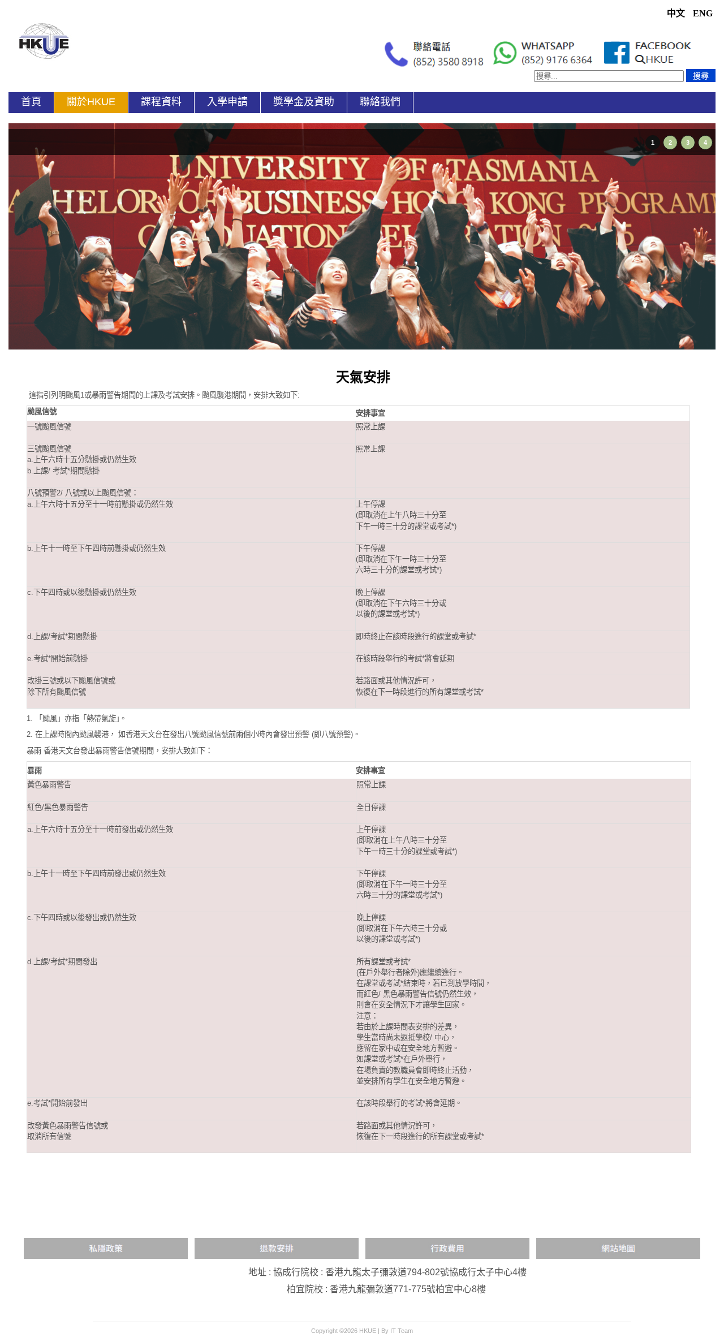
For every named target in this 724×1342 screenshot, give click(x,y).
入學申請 (227, 101)
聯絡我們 (380, 101)
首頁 (31, 101)
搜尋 (701, 75)
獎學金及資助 (303, 101)
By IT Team (397, 1330)
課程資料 (161, 101)
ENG (703, 13)
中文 (677, 13)
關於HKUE (91, 101)
